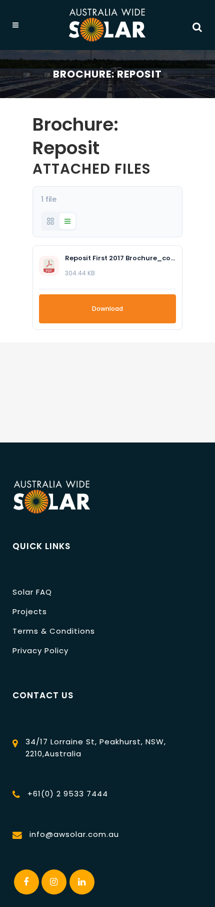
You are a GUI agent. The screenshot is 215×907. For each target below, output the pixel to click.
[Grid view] (50, 221)
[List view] (68, 221)
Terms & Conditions (53, 631)
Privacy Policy (40, 650)
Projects (29, 611)
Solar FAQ (32, 592)
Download (107, 308)
